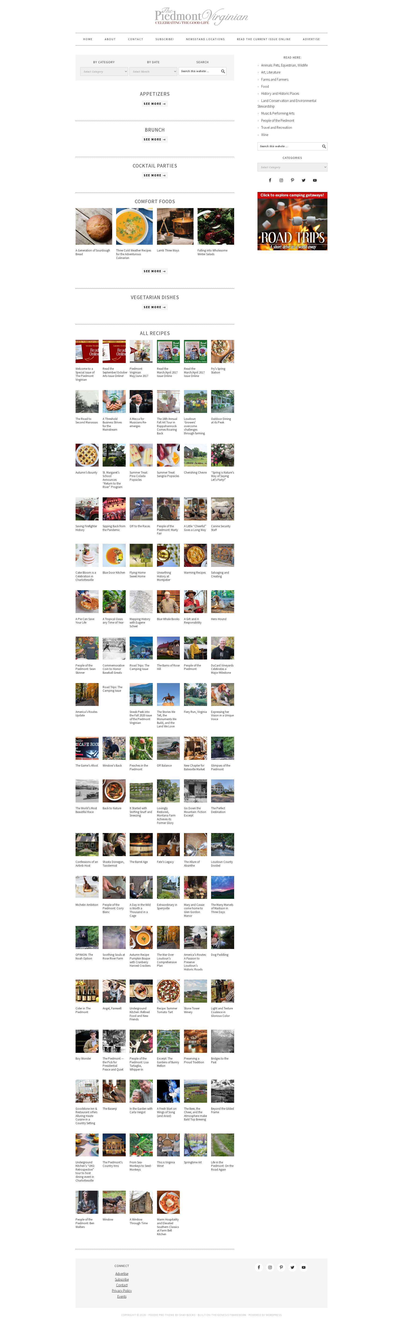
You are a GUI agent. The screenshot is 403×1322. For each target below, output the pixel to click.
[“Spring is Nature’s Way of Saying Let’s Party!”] (222, 465)
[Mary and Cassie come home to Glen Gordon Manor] (195, 897)
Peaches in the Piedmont (139, 767)
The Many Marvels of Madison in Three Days (222, 908)
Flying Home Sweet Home (138, 574)
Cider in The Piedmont (83, 1010)
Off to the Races (140, 526)
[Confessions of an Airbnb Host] (87, 855)
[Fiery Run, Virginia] (195, 704)
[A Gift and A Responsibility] (195, 612)
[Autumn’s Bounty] (87, 465)
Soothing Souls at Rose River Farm (114, 956)
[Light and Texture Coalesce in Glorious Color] (222, 1001)
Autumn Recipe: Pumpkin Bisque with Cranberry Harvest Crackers (140, 960)
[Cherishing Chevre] (195, 465)
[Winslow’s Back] (114, 758)
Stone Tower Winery (192, 1010)
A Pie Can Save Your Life (85, 621)
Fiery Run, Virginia (195, 712)
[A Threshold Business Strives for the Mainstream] (114, 411)
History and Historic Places (280, 93)
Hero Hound (218, 619)
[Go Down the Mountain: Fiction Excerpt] (195, 801)
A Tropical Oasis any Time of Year (113, 621)
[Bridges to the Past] (222, 1051)
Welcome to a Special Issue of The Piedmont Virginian (85, 374)
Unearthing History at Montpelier (164, 576)
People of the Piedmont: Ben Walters (85, 1223)
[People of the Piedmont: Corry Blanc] (114, 897)
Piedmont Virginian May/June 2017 (139, 372)
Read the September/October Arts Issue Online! (115, 372)
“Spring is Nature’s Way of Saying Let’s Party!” (222, 476)
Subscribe (122, 1279)
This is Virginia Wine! (166, 1164)
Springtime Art (193, 1162)
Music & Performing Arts (277, 113)
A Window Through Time (139, 1221)
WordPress (274, 1315)
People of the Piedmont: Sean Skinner (86, 669)
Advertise (121, 1273)
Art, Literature (270, 72)
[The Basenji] (114, 1101)
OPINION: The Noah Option (84, 956)
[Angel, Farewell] (114, 1001)
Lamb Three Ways (168, 250)
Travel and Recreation (276, 127)
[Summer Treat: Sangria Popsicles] (168, 465)
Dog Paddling (219, 955)
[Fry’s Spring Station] (222, 361)
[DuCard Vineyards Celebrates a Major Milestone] (222, 658)
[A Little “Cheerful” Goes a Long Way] (195, 519)
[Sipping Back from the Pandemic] (114, 519)
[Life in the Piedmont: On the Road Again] (222, 1155)
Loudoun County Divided (222, 864)
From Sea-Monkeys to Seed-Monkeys (141, 1166)
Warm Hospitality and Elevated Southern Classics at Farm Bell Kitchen (168, 1226)
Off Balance (164, 765)
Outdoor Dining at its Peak (221, 421)
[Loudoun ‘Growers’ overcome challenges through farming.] (195, 411)
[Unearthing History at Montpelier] (168, 565)
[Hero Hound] (222, 612)
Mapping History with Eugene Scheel (140, 622)
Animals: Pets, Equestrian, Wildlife (284, 65)
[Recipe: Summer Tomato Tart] (168, 1001)
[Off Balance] (168, 758)
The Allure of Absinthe (192, 864)
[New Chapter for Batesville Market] (195, 758)
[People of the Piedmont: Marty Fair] (168, 519)
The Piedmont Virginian (201, 19)
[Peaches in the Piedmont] (141, 758)
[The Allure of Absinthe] (195, 855)
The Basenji (110, 1109)
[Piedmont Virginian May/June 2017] (141, 361)
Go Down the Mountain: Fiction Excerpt (195, 811)
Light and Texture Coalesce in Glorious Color (222, 1012)
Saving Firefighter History (86, 528)
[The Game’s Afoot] (87, 758)
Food (265, 86)
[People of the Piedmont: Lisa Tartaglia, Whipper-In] (141, 1051)
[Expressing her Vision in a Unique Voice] (222, 704)
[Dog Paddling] (222, 947)
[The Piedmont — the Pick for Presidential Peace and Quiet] (114, 1051)
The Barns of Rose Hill (168, 667)
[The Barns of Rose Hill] (168, 658)
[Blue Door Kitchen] (114, 565)
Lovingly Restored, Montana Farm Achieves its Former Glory (166, 815)
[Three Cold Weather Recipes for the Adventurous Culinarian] (134, 243)
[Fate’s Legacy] (168, 855)
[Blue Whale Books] (168, 612)
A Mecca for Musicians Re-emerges (138, 422)
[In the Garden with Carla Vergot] (141, 1101)
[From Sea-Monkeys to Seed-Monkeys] (141, 1155)
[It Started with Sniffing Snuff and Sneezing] (141, 801)
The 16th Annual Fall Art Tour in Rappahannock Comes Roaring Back (167, 426)
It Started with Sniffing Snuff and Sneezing (141, 811)
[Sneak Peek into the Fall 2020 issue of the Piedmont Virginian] (141, 704)
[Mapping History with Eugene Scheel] (141, 612)
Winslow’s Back (112, 765)
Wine (264, 135)
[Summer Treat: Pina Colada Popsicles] (141, 465)
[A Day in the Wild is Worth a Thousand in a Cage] (141, 897)
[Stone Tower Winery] (195, 1001)
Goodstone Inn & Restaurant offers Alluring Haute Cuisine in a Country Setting (86, 1116)
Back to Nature (112, 808)
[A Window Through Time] (141, 1212)
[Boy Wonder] (87, 1051)
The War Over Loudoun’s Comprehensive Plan (167, 960)
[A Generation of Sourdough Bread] (94, 243)
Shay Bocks (187, 1315)
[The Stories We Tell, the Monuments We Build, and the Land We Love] (168, 704)
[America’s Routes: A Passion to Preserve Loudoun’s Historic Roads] (195, 947)
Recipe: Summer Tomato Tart (167, 1010)
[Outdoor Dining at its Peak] (222, 411)
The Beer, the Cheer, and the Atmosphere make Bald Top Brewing (195, 1114)
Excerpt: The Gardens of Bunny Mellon (168, 1062)
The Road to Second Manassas (87, 421)
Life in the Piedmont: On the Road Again (222, 1166)
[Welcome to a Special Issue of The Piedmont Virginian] (87, 361)
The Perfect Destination (218, 810)
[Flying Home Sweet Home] (141, 565)
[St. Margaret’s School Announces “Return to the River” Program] (114, 465)
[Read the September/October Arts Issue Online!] (114, 361)
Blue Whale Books (168, 619)
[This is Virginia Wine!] (168, 1155)
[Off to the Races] (141, 519)
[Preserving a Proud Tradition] (195, 1051)
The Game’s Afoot (87, 765)
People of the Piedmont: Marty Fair (167, 529)
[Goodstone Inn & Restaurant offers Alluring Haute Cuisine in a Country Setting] (87, 1101)
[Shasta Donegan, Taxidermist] (114, 855)
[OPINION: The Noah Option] (87, 947)
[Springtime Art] (195, 1155)
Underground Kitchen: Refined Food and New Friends (140, 1013)
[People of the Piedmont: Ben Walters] (87, 1212)
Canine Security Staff (220, 528)
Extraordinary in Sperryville (167, 906)
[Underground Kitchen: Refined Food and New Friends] (141, 1001)
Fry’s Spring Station (218, 370)
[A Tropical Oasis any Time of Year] (114, 612)
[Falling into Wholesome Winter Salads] (216, 243)
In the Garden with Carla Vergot (141, 1110)
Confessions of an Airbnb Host (87, 864)
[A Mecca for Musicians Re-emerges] (141, 411)
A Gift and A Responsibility (193, 621)
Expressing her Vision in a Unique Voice (222, 715)
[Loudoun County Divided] (222, 855)
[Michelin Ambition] (87, 897)
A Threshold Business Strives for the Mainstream (112, 424)
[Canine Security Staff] (222, 519)
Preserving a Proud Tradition (194, 1060)
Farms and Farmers (274, 79)
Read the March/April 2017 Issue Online (167, 372)
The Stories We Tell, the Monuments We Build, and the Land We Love (166, 719)
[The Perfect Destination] (222, 801)
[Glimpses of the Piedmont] (222, 758)
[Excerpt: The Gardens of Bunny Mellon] (168, 1051)
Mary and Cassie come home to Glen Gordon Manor (194, 910)
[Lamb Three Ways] (175, 243)
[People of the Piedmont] (195, 658)
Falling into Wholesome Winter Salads (212, 252)
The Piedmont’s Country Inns (112, 1164)
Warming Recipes (195, 573)
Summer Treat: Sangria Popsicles (168, 474)
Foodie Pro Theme (161, 1315)
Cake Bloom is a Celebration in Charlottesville (86, 576)
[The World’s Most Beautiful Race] (87, 801)
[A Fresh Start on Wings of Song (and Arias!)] (168, 1101)
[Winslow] (114, 1212)
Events (121, 1296)
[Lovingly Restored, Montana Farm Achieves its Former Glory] (168, 801)
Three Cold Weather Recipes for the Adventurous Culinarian (133, 254)
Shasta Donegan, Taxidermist (113, 864)
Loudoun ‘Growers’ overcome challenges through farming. (195, 426)
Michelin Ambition (87, 905)
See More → (155, 104)
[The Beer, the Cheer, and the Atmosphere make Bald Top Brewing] (195, 1101)
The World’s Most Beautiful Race (86, 810)
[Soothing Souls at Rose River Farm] (114, 947)
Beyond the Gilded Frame (222, 1110)
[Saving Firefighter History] (87, 519)
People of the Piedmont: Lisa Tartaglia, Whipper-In (139, 1064)
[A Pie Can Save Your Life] (87, 612)
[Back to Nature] (114, 801)
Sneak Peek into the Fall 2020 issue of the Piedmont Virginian (141, 717)
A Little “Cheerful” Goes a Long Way (195, 528)
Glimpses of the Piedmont (220, 767)
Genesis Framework (232, 1315)
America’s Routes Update (86, 714)
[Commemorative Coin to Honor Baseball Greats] (114, 658)
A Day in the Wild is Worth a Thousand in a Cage (140, 910)
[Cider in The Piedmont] (87, 1001)
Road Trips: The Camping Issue (139, 667)
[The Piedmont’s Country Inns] (114, 1155)
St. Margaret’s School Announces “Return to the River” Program (112, 480)
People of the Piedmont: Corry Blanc (113, 908)
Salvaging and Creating (220, 574)
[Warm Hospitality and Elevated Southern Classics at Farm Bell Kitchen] (168, 1212)
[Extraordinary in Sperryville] (168, 897)
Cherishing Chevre (195, 472)
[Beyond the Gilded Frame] (222, 1101)
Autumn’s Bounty (86, 472)
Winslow (108, 1219)
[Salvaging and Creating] (222, 565)
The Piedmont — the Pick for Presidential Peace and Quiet (113, 1064)
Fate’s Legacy (165, 862)
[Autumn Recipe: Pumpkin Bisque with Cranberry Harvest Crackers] (141, 947)
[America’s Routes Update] (87, 704)
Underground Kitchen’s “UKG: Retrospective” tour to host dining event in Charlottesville (85, 1171)
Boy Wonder (83, 1058)
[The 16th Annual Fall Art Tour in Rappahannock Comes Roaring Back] (168, 411)
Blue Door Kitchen (114, 573)
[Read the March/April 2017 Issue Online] (168, 361)
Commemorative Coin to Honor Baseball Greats (113, 669)
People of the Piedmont (192, 667)
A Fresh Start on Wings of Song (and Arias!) (167, 1112)
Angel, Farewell (112, 1008)
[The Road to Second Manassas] (87, 411)
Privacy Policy (122, 1290)
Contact (122, 1285)
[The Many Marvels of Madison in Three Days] (222, 897)
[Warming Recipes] (195, 565)
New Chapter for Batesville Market (194, 767)
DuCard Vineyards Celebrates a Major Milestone (222, 669)
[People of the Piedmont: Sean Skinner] (87, 658)
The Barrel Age (139, 862)
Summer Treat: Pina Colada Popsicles (139, 476)
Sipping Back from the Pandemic (114, 528)
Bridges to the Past (219, 1060)
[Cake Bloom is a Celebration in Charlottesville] (87, 565)
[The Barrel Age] (141, 855)
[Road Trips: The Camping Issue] (141, 658)
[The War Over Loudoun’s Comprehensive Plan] (168, 947)
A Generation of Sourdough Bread (93, 252)
